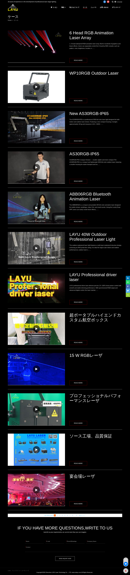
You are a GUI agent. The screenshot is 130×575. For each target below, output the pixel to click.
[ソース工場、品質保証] (36, 450)
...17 (76, 515)
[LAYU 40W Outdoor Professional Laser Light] (36, 248)
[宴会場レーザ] (36, 490)
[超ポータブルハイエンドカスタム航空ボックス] (36, 329)
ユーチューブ (25, 570)
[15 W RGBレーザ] (36, 369)
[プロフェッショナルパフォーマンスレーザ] (36, 409)
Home (10, 20)
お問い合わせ (104, 7)
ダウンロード (116, 7)
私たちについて (74, 7)
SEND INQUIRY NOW (65, 558)
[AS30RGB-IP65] (36, 167)
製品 (62, 7)
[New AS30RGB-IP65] (36, 127)
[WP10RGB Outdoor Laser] (36, 87)
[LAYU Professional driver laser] (36, 288)
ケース (85, 7)
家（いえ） (54, 7)
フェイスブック (16, 570)
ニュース (93, 7)
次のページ (82, 515)
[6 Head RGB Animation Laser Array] (36, 46)
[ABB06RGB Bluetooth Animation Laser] (36, 208)
